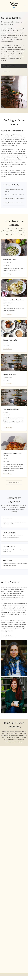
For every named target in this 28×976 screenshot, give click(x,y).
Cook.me (11, 172)
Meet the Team (7, 71)
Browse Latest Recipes (9, 65)
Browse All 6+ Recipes (14, 482)
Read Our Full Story (8, 635)
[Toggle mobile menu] (25, 5)
